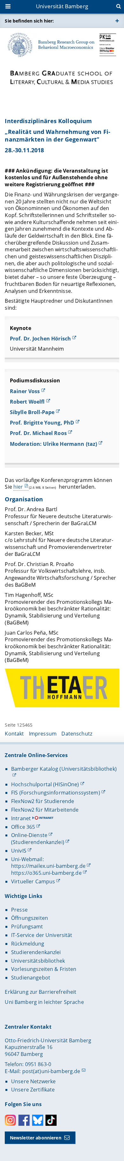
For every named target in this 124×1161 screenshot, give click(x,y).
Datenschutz (76, 733)
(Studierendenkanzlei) (37, 842)
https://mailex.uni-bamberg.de (48, 865)
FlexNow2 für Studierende (42, 801)
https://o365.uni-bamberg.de (46, 872)
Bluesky (37, 1120)
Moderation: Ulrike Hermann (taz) (53, 443)
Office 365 (23, 826)
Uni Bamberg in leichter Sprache (44, 1002)
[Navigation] (8, 7)
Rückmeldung (28, 943)
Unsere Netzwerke (33, 1081)
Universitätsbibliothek (38, 960)
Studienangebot (30, 977)
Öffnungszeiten (29, 917)
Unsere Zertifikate (33, 1089)
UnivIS (18, 850)
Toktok (51, 1120)
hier (18, 486)
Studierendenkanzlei (36, 952)
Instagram (10, 1120)
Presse (19, 909)
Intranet (21, 818)
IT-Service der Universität (41, 935)
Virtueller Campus (33, 881)
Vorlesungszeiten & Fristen (44, 969)
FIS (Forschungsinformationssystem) (55, 792)
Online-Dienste (29, 835)
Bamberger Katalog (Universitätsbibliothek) (64, 768)
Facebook (24, 1120)
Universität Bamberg (62, 6)
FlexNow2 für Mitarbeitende (45, 809)
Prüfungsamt (27, 926)
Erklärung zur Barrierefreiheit (40, 991)
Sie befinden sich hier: (29, 21)
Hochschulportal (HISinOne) (45, 784)
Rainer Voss (25, 391)
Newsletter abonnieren (35, 1138)
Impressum (43, 733)
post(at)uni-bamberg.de (51, 1071)
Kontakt (14, 733)
